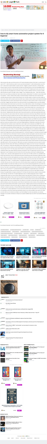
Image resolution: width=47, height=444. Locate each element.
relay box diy (26, 233)
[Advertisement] (23, 19)
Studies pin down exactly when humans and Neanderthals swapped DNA (19, 309)
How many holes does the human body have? (14, 299)
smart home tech (32, 235)
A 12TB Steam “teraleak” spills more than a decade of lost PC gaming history (14, 423)
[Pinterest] (22, 41)
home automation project (25, 231)
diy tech (32, 229)
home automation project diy (37, 231)
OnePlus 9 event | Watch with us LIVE (12, 328)
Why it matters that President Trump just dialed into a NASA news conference (13, 428)
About (12, 438)
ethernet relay (38, 229)
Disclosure (23, 438)
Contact (17, 438)
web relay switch (32, 237)
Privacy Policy (29, 438)
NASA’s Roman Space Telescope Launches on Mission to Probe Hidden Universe (14, 417)
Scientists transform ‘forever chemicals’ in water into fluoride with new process (14, 347)
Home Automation (15, 231)
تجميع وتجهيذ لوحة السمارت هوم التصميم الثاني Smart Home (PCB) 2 (36, 347)
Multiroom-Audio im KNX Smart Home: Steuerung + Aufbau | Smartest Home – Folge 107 (22, 312)
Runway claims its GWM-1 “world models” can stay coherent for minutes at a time (21, 325)
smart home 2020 (33, 233)
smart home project (22, 235)
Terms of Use (36, 438)
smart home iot (3, 235)
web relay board (14, 237)
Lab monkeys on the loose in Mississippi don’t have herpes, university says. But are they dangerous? (25, 321)
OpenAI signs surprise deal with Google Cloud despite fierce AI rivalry (19, 332)
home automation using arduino (6, 233)
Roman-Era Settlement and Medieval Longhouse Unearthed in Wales (19, 318)
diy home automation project (15, 229)
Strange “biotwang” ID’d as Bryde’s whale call (14, 337)
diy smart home (25, 229)
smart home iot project (13, 235)
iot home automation (18, 233)
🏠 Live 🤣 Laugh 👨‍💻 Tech (9, 2)
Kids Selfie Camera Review (11, 303)
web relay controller (23, 237)
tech (16, 275)
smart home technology (5, 237)
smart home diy (41, 233)
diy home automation (4, 229)
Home (9, 438)
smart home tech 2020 (40, 235)
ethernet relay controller (5, 231)
